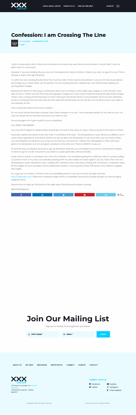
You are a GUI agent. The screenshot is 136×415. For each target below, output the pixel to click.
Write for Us (57, 365)
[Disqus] (68, 225)
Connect (70, 365)
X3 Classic (26, 41)
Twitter (94, 387)
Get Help (29, 365)
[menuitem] (52, 6)
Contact (93, 365)
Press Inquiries (115, 390)
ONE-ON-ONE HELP (85, 6)
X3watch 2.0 (69, 6)
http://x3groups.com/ (21, 176)
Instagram (113, 387)
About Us (17, 365)
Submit (103, 334)
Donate (110, 6)
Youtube (112, 384)
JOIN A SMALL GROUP (52, 6)
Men (22, 45)
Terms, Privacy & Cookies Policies (97, 403)
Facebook (95, 384)
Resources (42, 365)
